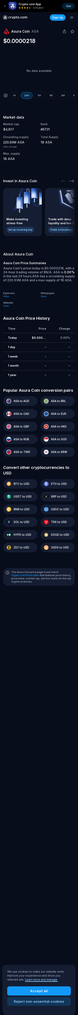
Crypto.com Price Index (25, 575)
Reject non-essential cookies (39, 1001)
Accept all (39, 991)
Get (68, 6)
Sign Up (57, 17)
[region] (39, 989)
